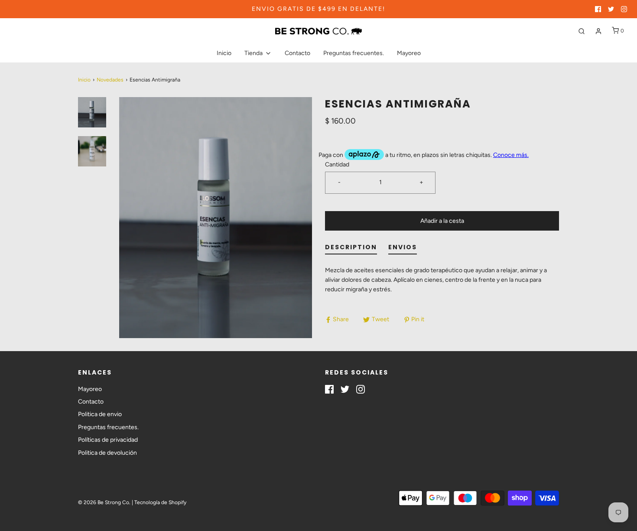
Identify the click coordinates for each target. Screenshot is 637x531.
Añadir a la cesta (442, 221)
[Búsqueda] (581, 31)
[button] (92, 112)
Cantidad (337, 164)
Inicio (224, 53)
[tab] (351, 249)
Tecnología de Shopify (160, 502)
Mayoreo (409, 53)
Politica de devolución (107, 452)
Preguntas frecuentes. (353, 53)
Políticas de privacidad (108, 439)
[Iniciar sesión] (598, 31)
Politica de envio (100, 414)
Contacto (297, 53)
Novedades (110, 80)
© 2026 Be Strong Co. (104, 502)
